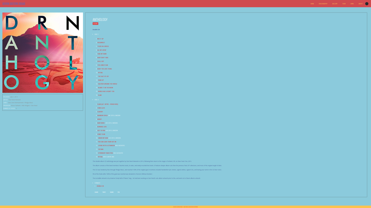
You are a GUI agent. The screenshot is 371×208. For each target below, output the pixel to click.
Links (352, 4)
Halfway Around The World (107, 84)
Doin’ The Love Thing (104, 69)
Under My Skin (103, 138)
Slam (100, 95)
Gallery (334, 4)
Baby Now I (101, 123)
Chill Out (100, 61)
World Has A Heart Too (106, 91)
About (361, 4)
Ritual (100, 72)
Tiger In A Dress (103, 46)
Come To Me (101, 134)
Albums (95, 24)
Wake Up (101, 80)
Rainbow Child (102, 115)
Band (312, 4)
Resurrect (101, 42)
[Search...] (367, 3)
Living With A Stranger (106, 145)
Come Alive (101, 108)
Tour (344, 4)
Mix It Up (100, 39)
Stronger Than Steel (105, 153)
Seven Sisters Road (13, 3)
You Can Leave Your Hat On (107, 142)
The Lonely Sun (103, 65)
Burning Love (102, 127)
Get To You (101, 130)
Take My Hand (102, 54)
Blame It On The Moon (105, 87)
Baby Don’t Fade (102, 57)
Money (99, 119)
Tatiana (100, 149)
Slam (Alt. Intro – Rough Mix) (107, 104)
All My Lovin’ (101, 50)
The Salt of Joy (103, 76)
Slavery (100, 112)
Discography (323, 4)
